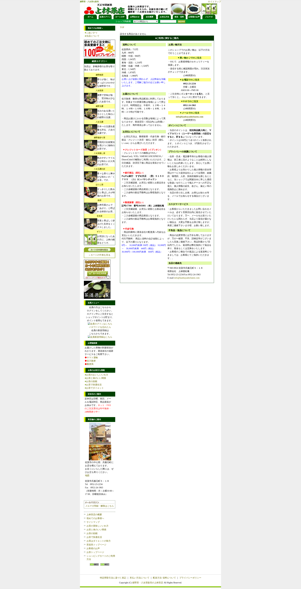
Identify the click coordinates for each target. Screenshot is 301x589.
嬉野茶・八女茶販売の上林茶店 (147, 582)
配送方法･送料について (164, 578)
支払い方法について (139, 578)
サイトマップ (214, 1)
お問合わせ (135, 17)
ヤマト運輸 (92, 357)
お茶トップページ (95, 552)
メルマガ (209, 17)
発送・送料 (179, 17)
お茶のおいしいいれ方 (97, 375)
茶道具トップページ (96, 545)
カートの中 (120, 17)
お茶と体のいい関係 (96, 378)
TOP (122, 27)
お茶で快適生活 (94, 385)
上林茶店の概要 (94, 514)
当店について (92, 36)
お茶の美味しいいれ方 (97, 526)
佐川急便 (91, 361)
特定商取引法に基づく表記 (113, 578)
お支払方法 (164, 17)
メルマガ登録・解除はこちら (99, 506)
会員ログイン (105, 17)
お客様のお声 (194, 17)
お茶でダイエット (95, 388)
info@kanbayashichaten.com (189, 117)
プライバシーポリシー (190, 578)
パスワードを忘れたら (100, 327)
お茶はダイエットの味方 (99, 541)
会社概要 (149, 17)
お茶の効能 (91, 381)
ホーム (90, 17)
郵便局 (90, 364)
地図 (87, 475)
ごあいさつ (91, 33)
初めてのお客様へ (95, 518)
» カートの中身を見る (99, 255)
